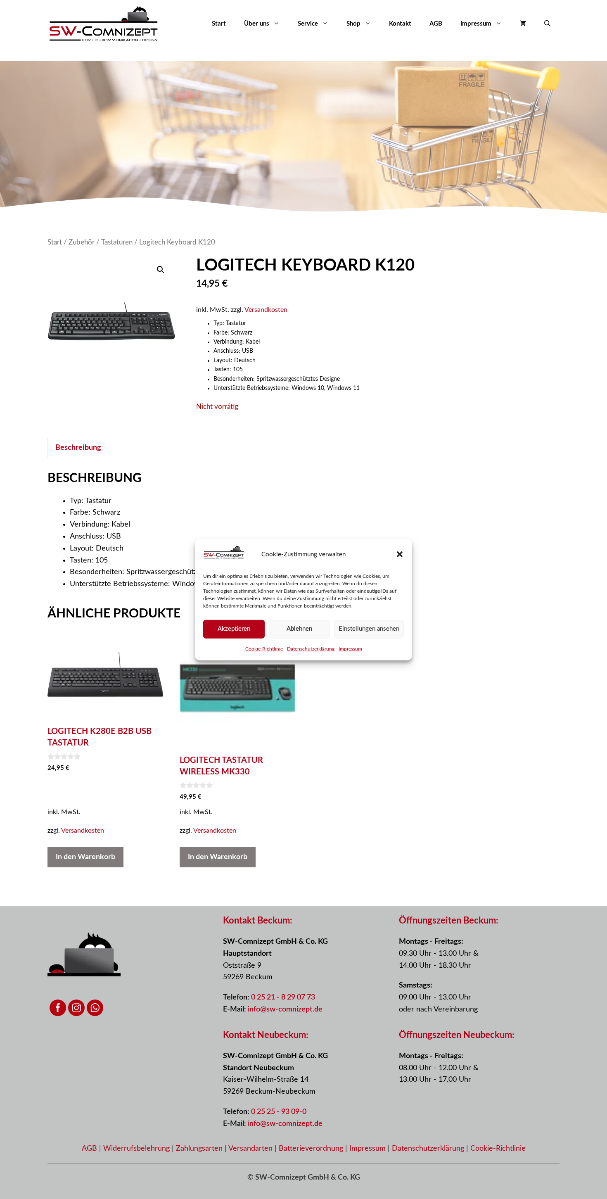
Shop (353, 24)
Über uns (256, 24)
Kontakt (400, 24)
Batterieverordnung (312, 1148)
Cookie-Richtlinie (264, 648)
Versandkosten (265, 309)
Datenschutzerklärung (310, 648)
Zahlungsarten (200, 1148)
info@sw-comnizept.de (285, 1009)
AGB (435, 24)
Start (219, 24)
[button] (400, 554)
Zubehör (82, 242)
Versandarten (251, 1148)
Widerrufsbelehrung (137, 1148)
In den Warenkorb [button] (85, 857)
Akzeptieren (234, 628)
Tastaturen (117, 242)
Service (308, 24)
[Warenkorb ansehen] (523, 24)
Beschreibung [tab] (78, 447)
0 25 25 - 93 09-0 (278, 1112)
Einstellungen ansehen (369, 628)
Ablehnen (299, 628)
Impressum (350, 648)
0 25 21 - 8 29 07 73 (283, 997)
